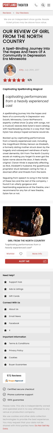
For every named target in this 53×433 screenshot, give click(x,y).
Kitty (21, 69)
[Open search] (43, 5)
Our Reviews (22, 12)
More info (37, 253)
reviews (7, 12)
